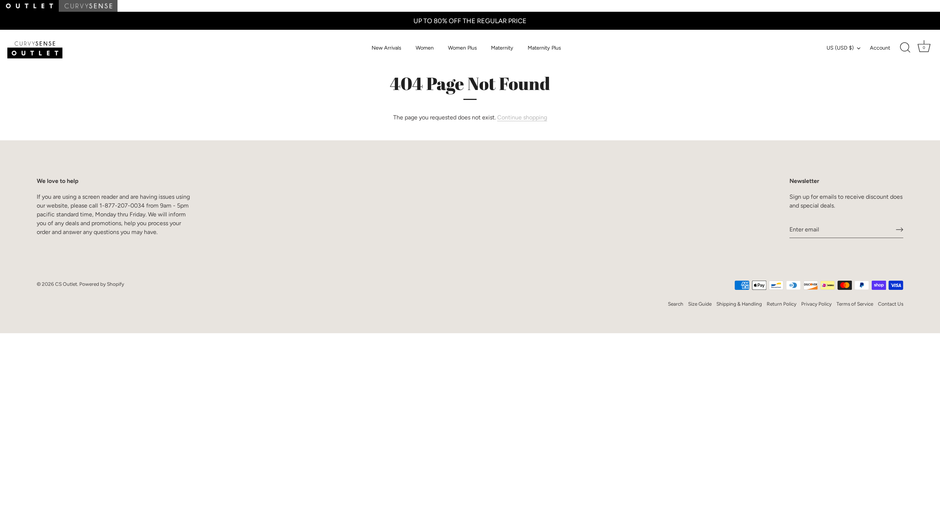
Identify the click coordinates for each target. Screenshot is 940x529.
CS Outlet (66, 284)
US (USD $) (840, 47)
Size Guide (700, 304)
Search (675, 304)
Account (880, 47)
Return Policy (781, 304)
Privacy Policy (816, 304)
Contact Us (890, 304)
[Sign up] (899, 229)
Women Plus (462, 47)
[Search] (905, 48)
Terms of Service (854, 304)
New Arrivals (386, 47)
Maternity (502, 47)
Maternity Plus (544, 47)
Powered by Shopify (101, 284)
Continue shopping (522, 117)
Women (425, 47)
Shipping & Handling (739, 304)
